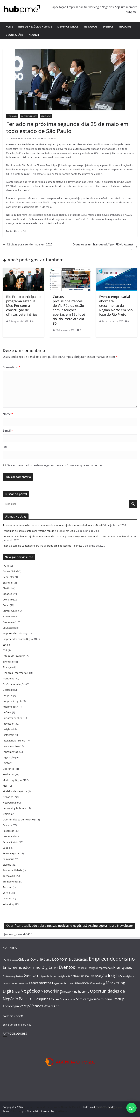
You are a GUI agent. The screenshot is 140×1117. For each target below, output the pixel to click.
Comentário (11, 367)
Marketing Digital (12, 780)
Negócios (125, 26)
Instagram (8, 735)
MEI (5, 785)
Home (9, 26)
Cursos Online (11, 610)
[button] (131, 1108)
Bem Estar (8, 577)
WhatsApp (9, 904)
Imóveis (7, 712)
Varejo (6, 892)
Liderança (8, 768)
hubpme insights (12, 701)
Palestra (7, 825)
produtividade (11, 836)
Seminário (8, 859)
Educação (8, 627)
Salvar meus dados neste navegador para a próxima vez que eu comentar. (55, 465)
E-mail (8, 430)
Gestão (7, 689)
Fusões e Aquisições (14, 684)
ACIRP (6, 565)
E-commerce (10, 616)
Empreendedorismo (14, 633)
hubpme (13, 138)
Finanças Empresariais (16, 672)
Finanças (8, 667)
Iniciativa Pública (29, 116)
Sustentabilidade (12, 870)
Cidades (7, 594)
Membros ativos (68, 26)
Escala (6, 644)
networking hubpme (14, 808)
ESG (5, 650)
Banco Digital (10, 571)
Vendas (7, 898)
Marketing (8, 774)
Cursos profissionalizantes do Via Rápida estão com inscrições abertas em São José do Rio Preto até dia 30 (69, 310)
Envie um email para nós (17, 1024)
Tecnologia (9, 876)
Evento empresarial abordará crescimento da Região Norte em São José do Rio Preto (116, 305)
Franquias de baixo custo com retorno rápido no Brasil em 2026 (39, 530)
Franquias (90, 26)
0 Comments (50, 138)
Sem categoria (11, 853)
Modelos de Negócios (15, 791)
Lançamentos (10, 751)
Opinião (7, 813)
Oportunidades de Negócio (18, 819)
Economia (12, 116)
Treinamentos (11, 881)
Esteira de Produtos (14, 656)
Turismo (7, 887)
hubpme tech (10, 706)
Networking (9, 802)
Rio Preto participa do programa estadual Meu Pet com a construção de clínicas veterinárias (23, 305)
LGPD (6, 763)
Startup (7, 864)
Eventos (108, 26)
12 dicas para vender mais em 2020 (29, 244)
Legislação (46, 116)
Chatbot (7, 588)
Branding (8, 582)
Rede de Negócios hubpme (35, 26)
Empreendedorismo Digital (18, 639)
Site (5, 447)
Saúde (6, 847)
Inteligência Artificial (14, 740)
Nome (8, 414)
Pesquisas (8, 830)
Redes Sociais (10, 842)
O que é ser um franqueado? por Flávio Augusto (103, 247)
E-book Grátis (14, 34)
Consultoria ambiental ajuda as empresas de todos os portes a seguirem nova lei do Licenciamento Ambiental (66, 536)
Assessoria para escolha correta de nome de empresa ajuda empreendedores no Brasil (53, 525)
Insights (7, 729)
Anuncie (34, 34)
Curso (6, 605)
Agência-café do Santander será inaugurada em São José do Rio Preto (42, 545)
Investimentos (11, 746)
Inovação (8, 723)
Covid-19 (8, 599)
